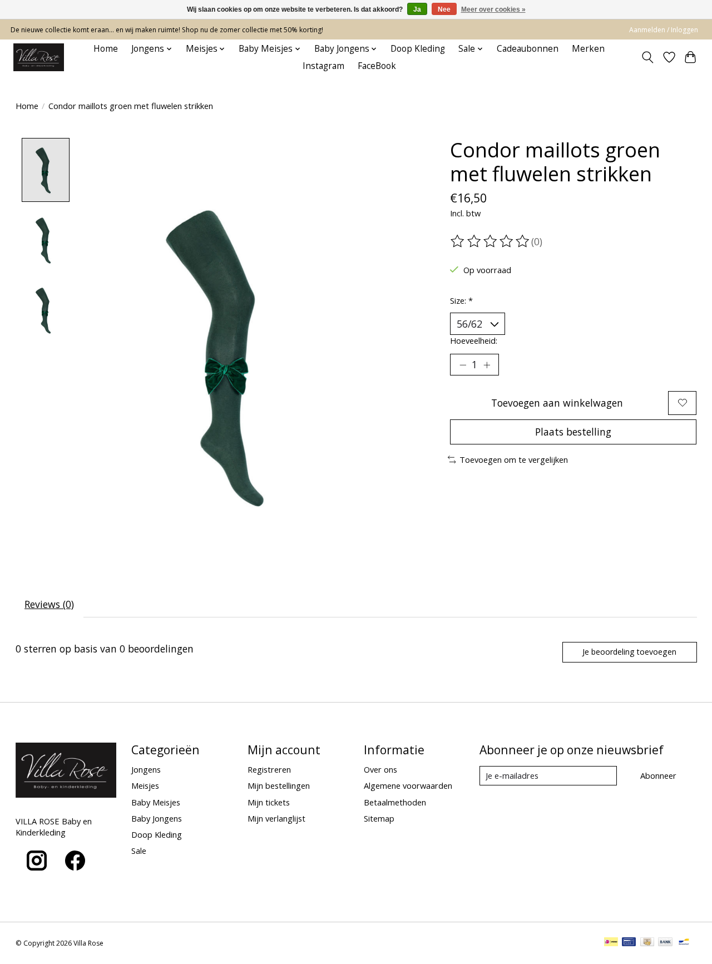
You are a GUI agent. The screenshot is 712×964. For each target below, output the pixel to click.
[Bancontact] (684, 942)
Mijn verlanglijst (276, 818)
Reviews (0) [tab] (49, 604)
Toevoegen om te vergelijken (513, 459)
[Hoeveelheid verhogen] (487, 365)
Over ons (380, 769)
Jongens (146, 769)
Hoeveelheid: (473, 340)
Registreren (269, 769)
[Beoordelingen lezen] (490, 241)
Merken (588, 49)
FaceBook (377, 66)
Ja (417, 9)
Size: (461, 300)
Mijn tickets (269, 802)
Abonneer (658, 775)
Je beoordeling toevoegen (629, 651)
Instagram (323, 66)
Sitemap (379, 818)
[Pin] (629, 942)
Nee (444, 9)
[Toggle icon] (647, 57)
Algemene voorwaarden (408, 785)
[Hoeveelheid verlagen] (463, 365)
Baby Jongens (156, 818)
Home (105, 49)
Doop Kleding (417, 49)
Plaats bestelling (573, 431)
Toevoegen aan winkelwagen (557, 402)
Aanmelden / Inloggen (663, 29)
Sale (138, 850)
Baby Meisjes (155, 802)
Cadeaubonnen (527, 49)
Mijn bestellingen (279, 785)
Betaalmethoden (395, 802)
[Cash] (647, 942)
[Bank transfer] (665, 942)
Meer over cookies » (493, 9)
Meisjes (145, 785)
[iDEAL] (611, 942)
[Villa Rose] (38, 57)
